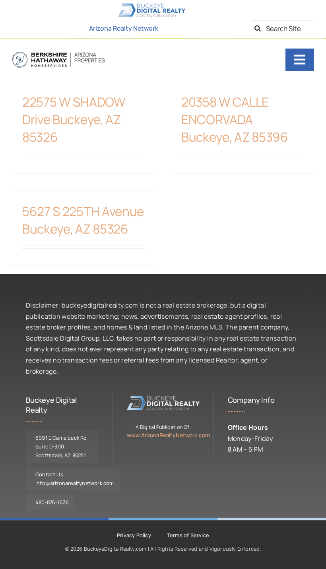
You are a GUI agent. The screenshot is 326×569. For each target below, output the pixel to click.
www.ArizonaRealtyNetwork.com (168, 435)
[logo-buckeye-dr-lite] (163, 398)
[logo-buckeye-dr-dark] (58, 55)
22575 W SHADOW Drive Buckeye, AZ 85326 (74, 119)
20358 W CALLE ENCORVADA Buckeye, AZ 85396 (234, 119)
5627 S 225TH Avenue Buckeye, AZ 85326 (83, 220)
